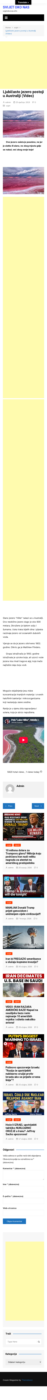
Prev (10, 806)
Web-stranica (9, 1208)
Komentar (14, 1168)
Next (36, 806)
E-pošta (13, 1196)
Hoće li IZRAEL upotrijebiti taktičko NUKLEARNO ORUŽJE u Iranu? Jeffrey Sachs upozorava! (21, 1129)
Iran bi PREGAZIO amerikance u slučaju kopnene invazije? (23, 960)
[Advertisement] (23, 65)
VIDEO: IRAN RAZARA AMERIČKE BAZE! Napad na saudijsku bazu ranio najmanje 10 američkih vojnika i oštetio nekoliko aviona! (22, 1014)
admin (8, 102)
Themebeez (27, 1380)
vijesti (17, 845)
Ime (11, 1184)
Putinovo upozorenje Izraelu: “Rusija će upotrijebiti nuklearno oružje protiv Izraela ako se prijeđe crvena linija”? (23, 1074)
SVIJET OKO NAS (16, 7)
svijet (8, 106)
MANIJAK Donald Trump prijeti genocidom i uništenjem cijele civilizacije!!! (23, 911)
